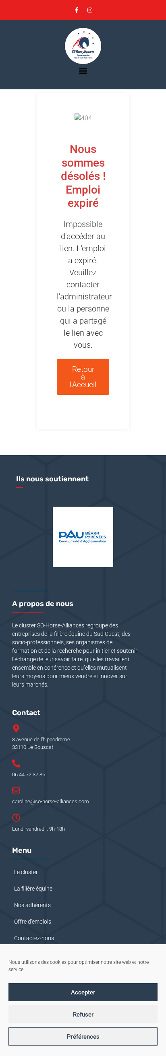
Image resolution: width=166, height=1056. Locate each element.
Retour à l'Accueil (83, 377)
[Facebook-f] (76, 10)
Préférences (83, 1036)
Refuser (83, 1014)
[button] (83, 70)
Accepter (83, 992)
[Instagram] (89, 10)
